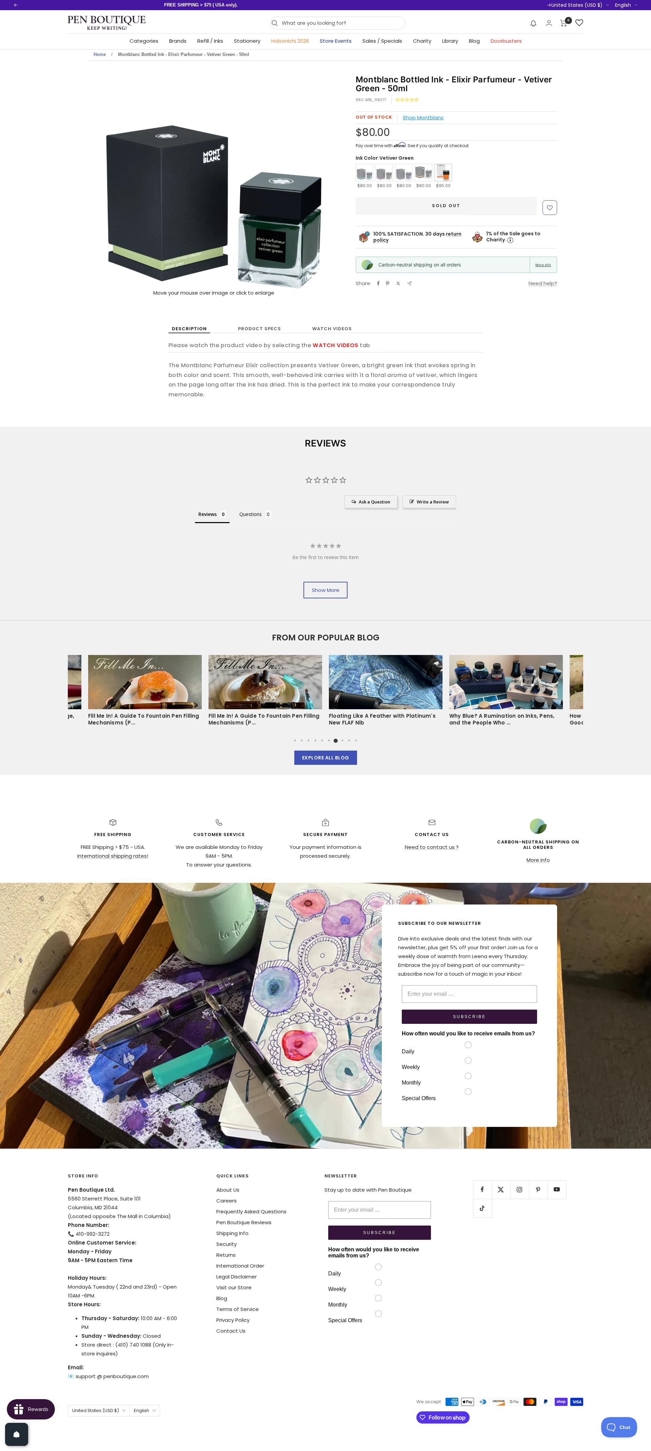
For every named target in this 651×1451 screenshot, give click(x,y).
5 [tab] (322, 740)
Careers (226, 1200)
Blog (474, 40)
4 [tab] (315, 740)
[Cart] (563, 23)
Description (189, 328)
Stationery (247, 40)
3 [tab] (308, 740)
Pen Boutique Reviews (244, 1222)
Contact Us (230, 1330)
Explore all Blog (325, 757)
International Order (240, 1265)
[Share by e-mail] (409, 283)
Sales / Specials (382, 40)
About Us (227, 1189)
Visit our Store (234, 1287)
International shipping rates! (112, 855)
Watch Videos (332, 328)
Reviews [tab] (207, 514)
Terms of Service (237, 1309)
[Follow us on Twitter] (501, 1189)
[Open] (16, 1434)
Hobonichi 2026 (290, 40)
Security (226, 1244)
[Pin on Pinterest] (387, 283)
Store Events (336, 40)
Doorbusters (506, 40)
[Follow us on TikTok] (482, 1208)
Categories (144, 40)
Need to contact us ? (432, 847)
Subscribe (469, 1016)
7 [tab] (335, 740)
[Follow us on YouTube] (557, 1189)
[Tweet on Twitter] (398, 283)
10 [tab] (356, 740)
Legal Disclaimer (236, 1276)
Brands (177, 40)
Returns (226, 1254)
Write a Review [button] (433, 502)
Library (450, 40)
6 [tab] (329, 740)
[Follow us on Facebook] (482, 1189)
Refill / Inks (210, 40)
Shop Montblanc (423, 117)
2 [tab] (301, 740)
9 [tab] (349, 740)
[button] (533, 23)
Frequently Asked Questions (251, 1211)
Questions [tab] (250, 514)
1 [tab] (295, 740)
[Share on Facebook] (378, 283)
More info (543, 265)
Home (100, 54)
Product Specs (259, 328)
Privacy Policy (233, 1320)
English (623, 5)
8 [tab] (342, 740)
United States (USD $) (577, 5)
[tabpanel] (385, 692)
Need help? (543, 283)
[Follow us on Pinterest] (538, 1189)
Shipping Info (232, 1233)
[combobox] (341, 23)
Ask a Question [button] (374, 502)
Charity (422, 40)
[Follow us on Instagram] (519, 1189)
